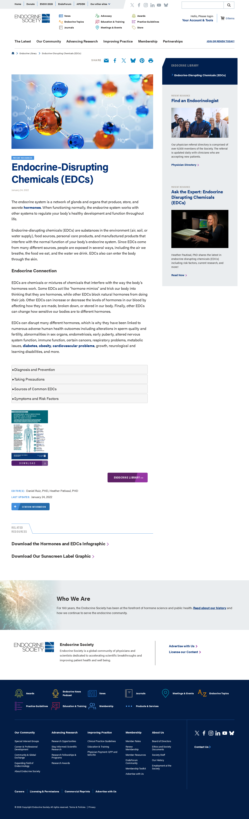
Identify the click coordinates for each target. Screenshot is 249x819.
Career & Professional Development (26, 748)
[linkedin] (224, 733)
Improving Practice (118, 41)
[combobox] (202, 5)
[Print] (150, 61)
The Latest (23, 41)
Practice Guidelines (148, 21)
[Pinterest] (142, 60)
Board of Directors (161, 741)
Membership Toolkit (136, 768)
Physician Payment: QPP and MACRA (102, 753)
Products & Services (147, 706)
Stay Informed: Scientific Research (64, 748)
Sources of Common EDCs (35, 388)
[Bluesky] (133, 60)
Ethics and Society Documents (161, 748)
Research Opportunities (64, 741)
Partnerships (173, 41)
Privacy (92, 807)
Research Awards (61, 763)
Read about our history (209, 608)
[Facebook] (115, 60)
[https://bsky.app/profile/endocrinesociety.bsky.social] (231, 733)
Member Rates (133, 741)
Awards (141, 16)
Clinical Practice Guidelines (101, 741)
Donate (30, 4)
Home (18, 4)
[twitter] (197, 733)
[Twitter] (124, 60)
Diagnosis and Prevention (34, 369)
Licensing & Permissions (44, 791)
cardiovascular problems (73, 345)
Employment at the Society (161, 767)
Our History (158, 760)
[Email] (106, 61)
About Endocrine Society (27, 771)
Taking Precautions (29, 379)
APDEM (81, 4)
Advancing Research (82, 41)
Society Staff (158, 754)
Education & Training (112, 21)
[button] (228, 5)
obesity (45, 345)
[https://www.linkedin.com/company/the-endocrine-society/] (218, 733)
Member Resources (136, 754)
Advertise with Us (135, 773)
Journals (69, 27)
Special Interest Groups (27, 741)
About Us (158, 732)
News (67, 16)
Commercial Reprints (77, 791)
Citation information (34, 506)
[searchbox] (202, 5)
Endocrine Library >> (129, 477)
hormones (32, 207)
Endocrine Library (28, 53)
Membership (147, 41)
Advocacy (106, 16)
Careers (19, 791)
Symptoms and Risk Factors (36, 398)
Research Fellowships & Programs (64, 756)
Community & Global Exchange (25, 756)
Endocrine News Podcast (72, 693)
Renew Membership (132, 748)
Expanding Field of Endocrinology (24, 764)
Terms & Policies (77, 807)
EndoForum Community (132, 761)
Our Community (48, 41)
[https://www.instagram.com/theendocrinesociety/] (211, 733)
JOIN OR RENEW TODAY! (220, 41)
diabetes (30, 345)
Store (140, 27)
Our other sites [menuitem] (99, 4)
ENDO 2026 (46, 4)
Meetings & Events (111, 27)
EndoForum (64, 4)
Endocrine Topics (74, 21)
